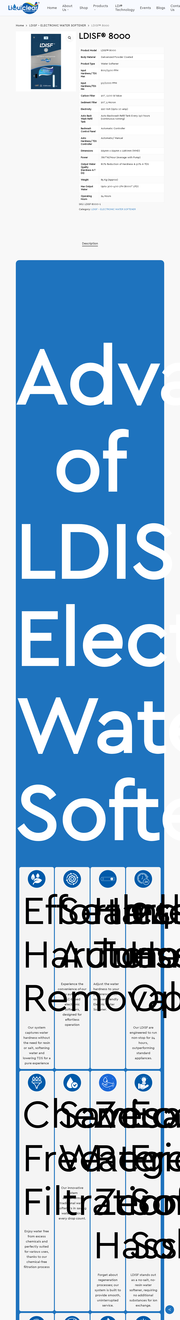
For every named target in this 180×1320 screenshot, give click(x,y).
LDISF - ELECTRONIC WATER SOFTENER (57, 25)
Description (90, 243)
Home (20, 25)
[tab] (90, 243)
